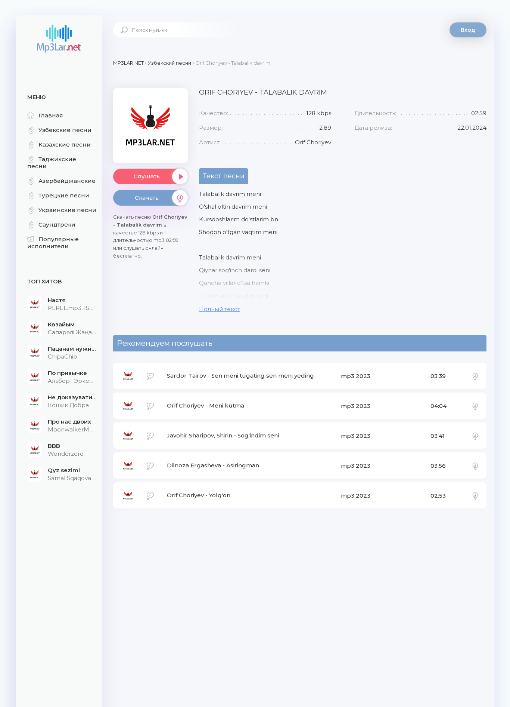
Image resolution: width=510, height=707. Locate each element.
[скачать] (475, 375)
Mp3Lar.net (59, 39)
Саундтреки (56, 224)
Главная (50, 115)
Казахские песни (64, 144)
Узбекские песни (64, 129)
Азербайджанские (67, 180)
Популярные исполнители (53, 243)
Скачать (147, 197)
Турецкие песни (63, 195)
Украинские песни (67, 209)
